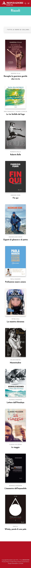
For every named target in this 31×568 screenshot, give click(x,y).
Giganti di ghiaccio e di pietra (15, 240)
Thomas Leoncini (21, 111)
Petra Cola (15, 319)
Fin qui (15, 198)
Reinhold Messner (15, 399)
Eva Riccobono (15, 359)
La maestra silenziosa (15, 322)
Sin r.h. (15, 526)
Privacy (19, 561)
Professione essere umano (15, 282)
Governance (25, 561)
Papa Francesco (9, 111)
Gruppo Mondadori (13, 563)
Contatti (21, 563)
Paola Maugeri (15, 279)
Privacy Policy (5, 561)
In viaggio (15, 447)
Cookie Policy (13, 561)
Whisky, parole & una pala (15, 529)
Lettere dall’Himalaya (15, 403)
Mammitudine (15, 363)
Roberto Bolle (15, 151)
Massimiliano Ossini (15, 237)
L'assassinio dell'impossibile (15, 488)
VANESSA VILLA (15, 73)
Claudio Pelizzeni (15, 444)
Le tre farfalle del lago (15, 114)
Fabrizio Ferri (15, 195)
